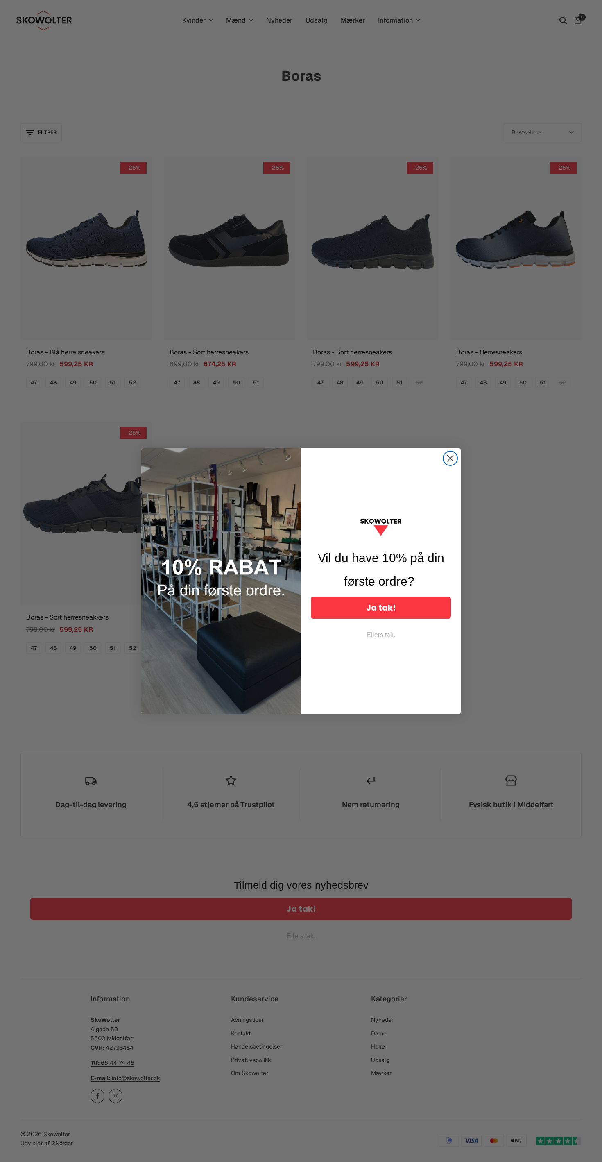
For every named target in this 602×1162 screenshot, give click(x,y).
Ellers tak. (381, 634)
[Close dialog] (450, 458)
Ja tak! (381, 607)
